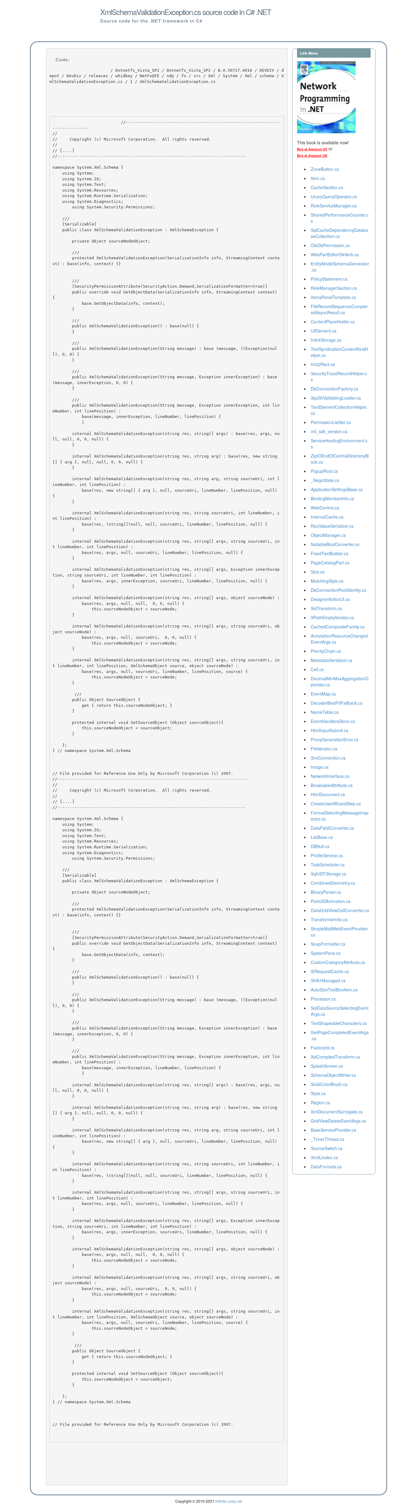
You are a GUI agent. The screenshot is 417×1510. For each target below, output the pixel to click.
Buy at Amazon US (312, 149)
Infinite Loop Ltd (228, 1501)
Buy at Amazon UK (312, 155)
